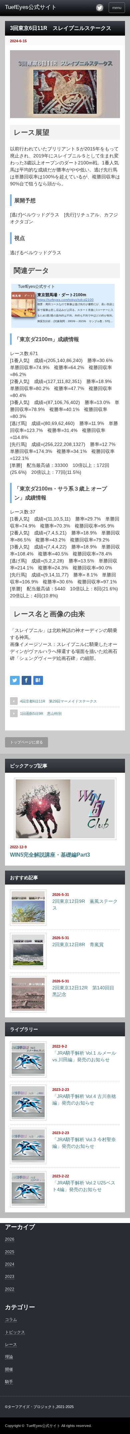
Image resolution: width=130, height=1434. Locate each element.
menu (116, 8)
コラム (11, 1319)
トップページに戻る (26, 742)
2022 (9, 1289)
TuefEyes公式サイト (43, 1426)
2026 (9, 1239)
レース (11, 1344)
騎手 (9, 1381)
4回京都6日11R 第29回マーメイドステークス (58, 701)
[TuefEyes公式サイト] (31, 7)
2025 (9, 1252)
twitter (99, 7)
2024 (9, 1264)
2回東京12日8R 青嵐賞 (78, 944)
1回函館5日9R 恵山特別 (41, 714)
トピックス (15, 1332)
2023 (9, 1276)
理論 (9, 1356)
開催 (9, 1369)
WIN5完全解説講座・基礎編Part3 (50, 855)
